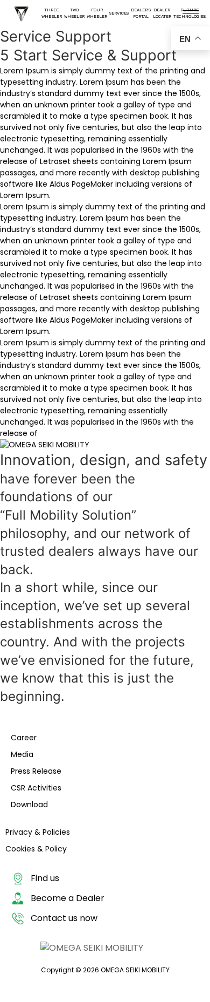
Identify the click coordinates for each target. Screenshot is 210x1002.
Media (22, 754)
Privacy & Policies (37, 832)
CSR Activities (36, 787)
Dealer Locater (162, 13)
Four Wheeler (97, 13)
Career (24, 737)
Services (119, 13)
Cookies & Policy (36, 848)
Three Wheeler (51, 13)
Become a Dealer (67, 898)
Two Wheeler (74, 13)
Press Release (36, 771)
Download (29, 804)
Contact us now (64, 918)
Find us (45, 878)
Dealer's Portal (141, 13)
